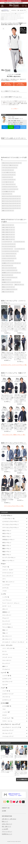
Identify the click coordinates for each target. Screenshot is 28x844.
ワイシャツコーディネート (7, 260)
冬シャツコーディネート (7, 265)
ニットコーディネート (19, 248)
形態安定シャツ (6, 612)
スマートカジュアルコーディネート (7, 14)
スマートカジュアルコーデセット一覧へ (14, 505)
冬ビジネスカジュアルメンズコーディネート (10, 198)
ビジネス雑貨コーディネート (7, 191)
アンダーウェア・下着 (7, 718)
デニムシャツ (5, 618)
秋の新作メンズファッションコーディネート (8, 19)
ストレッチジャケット (7, 575)
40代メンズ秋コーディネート (8, 239)
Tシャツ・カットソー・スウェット (10, 603)
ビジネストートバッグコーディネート (9, 189)
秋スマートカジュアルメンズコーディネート (10, 205)
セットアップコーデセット (8, 557)
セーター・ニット (6, 606)
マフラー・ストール (7, 721)
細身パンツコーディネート (7, 210)
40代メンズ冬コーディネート (8, 234)
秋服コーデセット (6, 551)
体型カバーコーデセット (8, 560)
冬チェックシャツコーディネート (8, 267)
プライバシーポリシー (7, 831)
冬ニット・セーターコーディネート (9, 270)
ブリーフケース (6, 696)
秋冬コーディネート (19, 284)
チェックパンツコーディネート (8, 174)
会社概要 (4, 810)
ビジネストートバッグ (7, 693)
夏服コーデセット (6, 548)
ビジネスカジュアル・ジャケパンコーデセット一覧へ (14, 364)
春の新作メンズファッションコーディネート (8, 18)
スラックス (5, 654)
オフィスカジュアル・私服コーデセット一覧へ (14, 434)
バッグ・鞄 (4, 687)
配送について (5, 821)
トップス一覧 (5, 597)
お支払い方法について (7, 824)
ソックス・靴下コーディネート (8, 172)
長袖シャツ (5, 630)
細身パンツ (5, 666)
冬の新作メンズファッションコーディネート (8, 17)
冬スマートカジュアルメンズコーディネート (10, 196)
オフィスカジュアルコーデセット (10, 524)
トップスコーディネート (7, 248)
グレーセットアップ (7, 733)
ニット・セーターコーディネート (8, 253)
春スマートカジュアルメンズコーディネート (10, 201)
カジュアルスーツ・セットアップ (10, 724)
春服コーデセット (6, 545)
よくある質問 (5, 829)
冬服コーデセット (6, 554)
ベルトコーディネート (6, 193)
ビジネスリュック (6, 699)
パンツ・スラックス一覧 (8, 648)
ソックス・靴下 (6, 712)
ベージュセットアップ (7, 736)
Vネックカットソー (7, 636)
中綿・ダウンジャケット (8, 581)
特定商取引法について (7, 834)
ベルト (4, 709)
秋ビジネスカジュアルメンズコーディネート (10, 208)
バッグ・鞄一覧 (6, 691)
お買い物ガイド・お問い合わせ (9, 819)
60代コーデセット (6, 542)
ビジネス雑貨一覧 (6, 706)
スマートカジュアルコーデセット (10, 527)
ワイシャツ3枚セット (7, 627)
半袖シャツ (5, 633)
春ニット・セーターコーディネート (9, 277)
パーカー (4, 590)
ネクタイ (4, 715)
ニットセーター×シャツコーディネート (9, 251)
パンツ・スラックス (6, 645)
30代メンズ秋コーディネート (8, 232)
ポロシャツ (5, 609)
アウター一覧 (5, 566)
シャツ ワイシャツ (6, 600)
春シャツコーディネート (7, 275)
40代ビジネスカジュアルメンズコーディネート (11, 162)
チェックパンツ (6, 663)
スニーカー (5, 684)
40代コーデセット (6, 533)
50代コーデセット (6, 536)
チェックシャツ (6, 621)
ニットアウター (6, 584)
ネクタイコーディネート (7, 177)
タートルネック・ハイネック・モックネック (13, 642)
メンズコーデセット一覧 (8, 518)
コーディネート (20, 13)
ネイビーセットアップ (7, 730)
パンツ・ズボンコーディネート (8, 184)
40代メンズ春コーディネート (8, 236)
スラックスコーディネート (7, 170)
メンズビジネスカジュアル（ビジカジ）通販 (8, 13)
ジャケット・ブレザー (7, 569)
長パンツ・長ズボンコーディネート (9, 289)
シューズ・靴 (5, 672)
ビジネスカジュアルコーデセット (10, 521)
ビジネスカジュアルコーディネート (9, 186)
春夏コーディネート (6, 279)
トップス (3, 594)
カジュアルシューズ (7, 681)
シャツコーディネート (6, 241)
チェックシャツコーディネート (8, 244)
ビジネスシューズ (6, 678)
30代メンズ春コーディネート (8, 229)
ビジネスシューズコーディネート (8, 258)
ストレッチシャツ (6, 615)
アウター (3, 563)
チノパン (4, 651)
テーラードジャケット (7, 572)
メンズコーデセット (6, 515)
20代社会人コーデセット (8, 539)
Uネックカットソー (7, 639)
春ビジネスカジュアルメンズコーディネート (10, 203)
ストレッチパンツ (6, 660)
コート (4, 578)
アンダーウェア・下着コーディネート (9, 165)
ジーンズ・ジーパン (7, 657)
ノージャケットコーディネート (8, 179)
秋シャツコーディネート (7, 284)
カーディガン (5, 587)
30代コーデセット (6, 530)
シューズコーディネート (18, 241)
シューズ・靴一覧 (6, 675)
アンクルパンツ (6, 669)
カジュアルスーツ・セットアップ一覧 (11, 727)
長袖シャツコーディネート (7, 291)
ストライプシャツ (6, 624)
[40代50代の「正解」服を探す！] (25, 10)
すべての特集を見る (22, 779)
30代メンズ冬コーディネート (8, 227)
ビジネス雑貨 (5, 703)
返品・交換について (6, 826)
